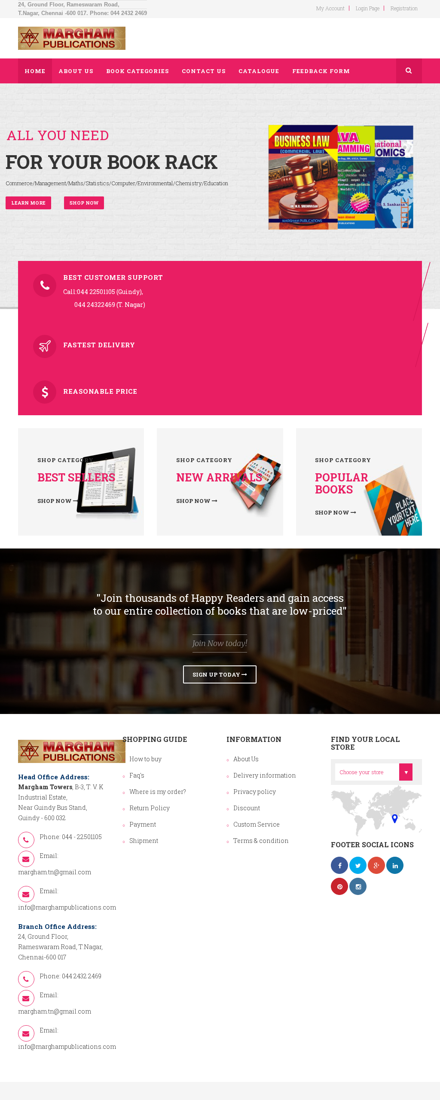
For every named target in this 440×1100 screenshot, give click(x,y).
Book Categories (137, 71)
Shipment (143, 840)
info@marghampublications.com (67, 907)
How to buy (145, 759)
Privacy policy (254, 791)
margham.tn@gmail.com (54, 872)
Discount (246, 808)
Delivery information (264, 775)
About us (75, 71)
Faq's (136, 775)
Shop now (84, 202)
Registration (404, 8)
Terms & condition (261, 840)
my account (330, 8)
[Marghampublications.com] (71, 38)
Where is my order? (157, 791)
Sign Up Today (216, 674)
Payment (142, 824)
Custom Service (256, 824)
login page (367, 8)
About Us (246, 759)
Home (35, 71)
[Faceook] (339, 865)
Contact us (204, 71)
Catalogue (258, 71)
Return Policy (149, 808)
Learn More (28, 202)
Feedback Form (321, 71)
